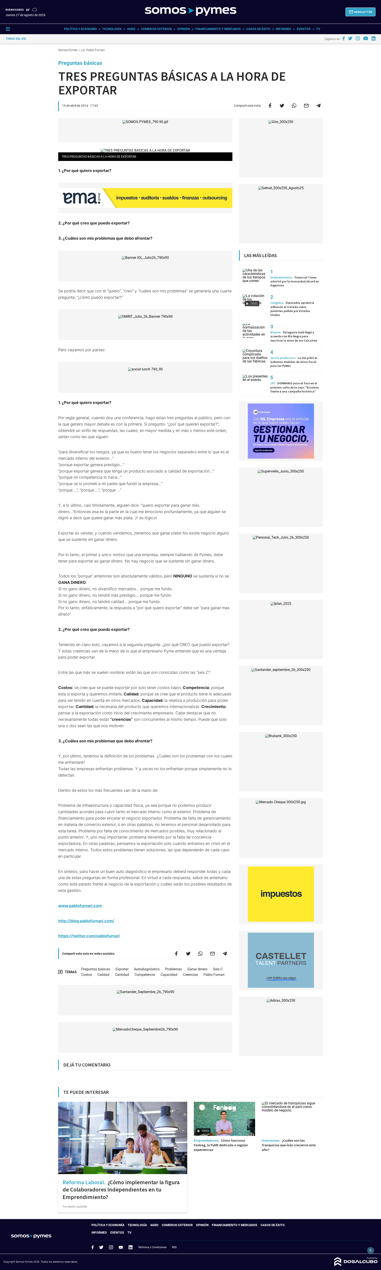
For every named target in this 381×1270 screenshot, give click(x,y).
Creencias (190, 975)
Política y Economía (80, 29)
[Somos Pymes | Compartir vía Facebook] (269, 105)
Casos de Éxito (258, 29)
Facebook (93, 1247)
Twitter (101, 1247)
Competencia (144, 975)
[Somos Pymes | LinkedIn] (374, 38)
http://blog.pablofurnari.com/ (86, 921)
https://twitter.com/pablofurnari (89, 936)
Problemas (173, 969)
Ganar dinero (197, 969)
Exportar (122, 969)
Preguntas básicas (95, 969)
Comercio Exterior (156, 29)
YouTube (121, 1247)
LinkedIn (131, 1247)
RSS (174, 1247)
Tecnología (111, 29)
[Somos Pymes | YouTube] (365, 38)
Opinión (183, 29)
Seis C (218, 969)
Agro (131, 29)
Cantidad (122, 975)
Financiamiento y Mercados (218, 29)
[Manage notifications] (370, 1250)
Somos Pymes (68, 50)
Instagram (111, 1247)
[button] (360, 11)
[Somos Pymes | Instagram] (358, 38)
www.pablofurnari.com (80, 905)
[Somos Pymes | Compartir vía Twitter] (282, 105)
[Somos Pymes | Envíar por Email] (306, 105)
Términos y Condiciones (152, 1247)
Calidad (103, 975)
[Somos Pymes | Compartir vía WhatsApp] (294, 105)
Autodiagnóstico (147, 969)
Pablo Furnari (214, 975)
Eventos (304, 29)
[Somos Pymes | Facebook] (343, 38)
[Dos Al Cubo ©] (356, 1265)
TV (318, 29)
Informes (283, 29)
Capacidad (169, 975)
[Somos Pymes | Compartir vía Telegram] (318, 105)
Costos (86, 975)
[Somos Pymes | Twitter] (350, 38)
